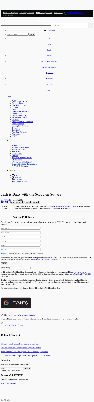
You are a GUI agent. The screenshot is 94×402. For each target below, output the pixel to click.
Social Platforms (18, 124)
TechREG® (16, 130)
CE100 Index (17, 160)
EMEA (14, 136)
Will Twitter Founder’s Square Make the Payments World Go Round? (26, 356)
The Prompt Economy (26, 13)
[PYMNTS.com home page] (47, 22)
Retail (49, 50)
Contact (10, 16)
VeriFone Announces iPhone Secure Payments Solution (21, 348)
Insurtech (15, 120)
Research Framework (19, 149)
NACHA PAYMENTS (82, 274)
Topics (9, 96)
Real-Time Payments (19, 132)
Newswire (40, 13)
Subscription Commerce (20, 126)
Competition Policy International (24, 164)
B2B (49, 44)
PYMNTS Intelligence (10, 13)
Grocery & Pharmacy (19, 115)
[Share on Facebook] (2, 202)
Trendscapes (49, 78)
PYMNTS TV (51, 30)
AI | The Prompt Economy (49, 61)
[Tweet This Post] (4, 202)
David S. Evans (70, 206)
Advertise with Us (20, 181)
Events (49, 13)
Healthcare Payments (19, 118)
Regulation (49, 73)
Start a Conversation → (9, 384)
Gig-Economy (17, 113)
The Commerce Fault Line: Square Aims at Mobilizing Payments (24, 352)
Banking (15, 107)
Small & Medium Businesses (22, 122)
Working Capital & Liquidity (22, 162)
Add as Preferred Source (14, 325)
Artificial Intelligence (19, 101)
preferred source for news (26, 315)
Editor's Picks (17, 154)
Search (31, 34)
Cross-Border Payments (20, 111)
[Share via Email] (7, 202)
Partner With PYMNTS (75, 13)
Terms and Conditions (51, 260)
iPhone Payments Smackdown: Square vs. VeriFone (20, 344)
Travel (14, 128)
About (5, 16)
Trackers (15, 145)
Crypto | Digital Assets (49, 67)
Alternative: (5, 268)
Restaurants (16, 134)
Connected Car (17, 103)
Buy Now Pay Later (19, 105)
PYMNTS (7, 200)
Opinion (15, 156)
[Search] (90, 25)
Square (72, 272)
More (48, 90)
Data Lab (49, 84)
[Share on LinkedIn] (5, 202)
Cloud (14, 109)
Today (49, 38)
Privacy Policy (35, 260)
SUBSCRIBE (58, 13)
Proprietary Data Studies (21, 147)
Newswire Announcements (22, 158)
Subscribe (17, 177)
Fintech (49, 55)
